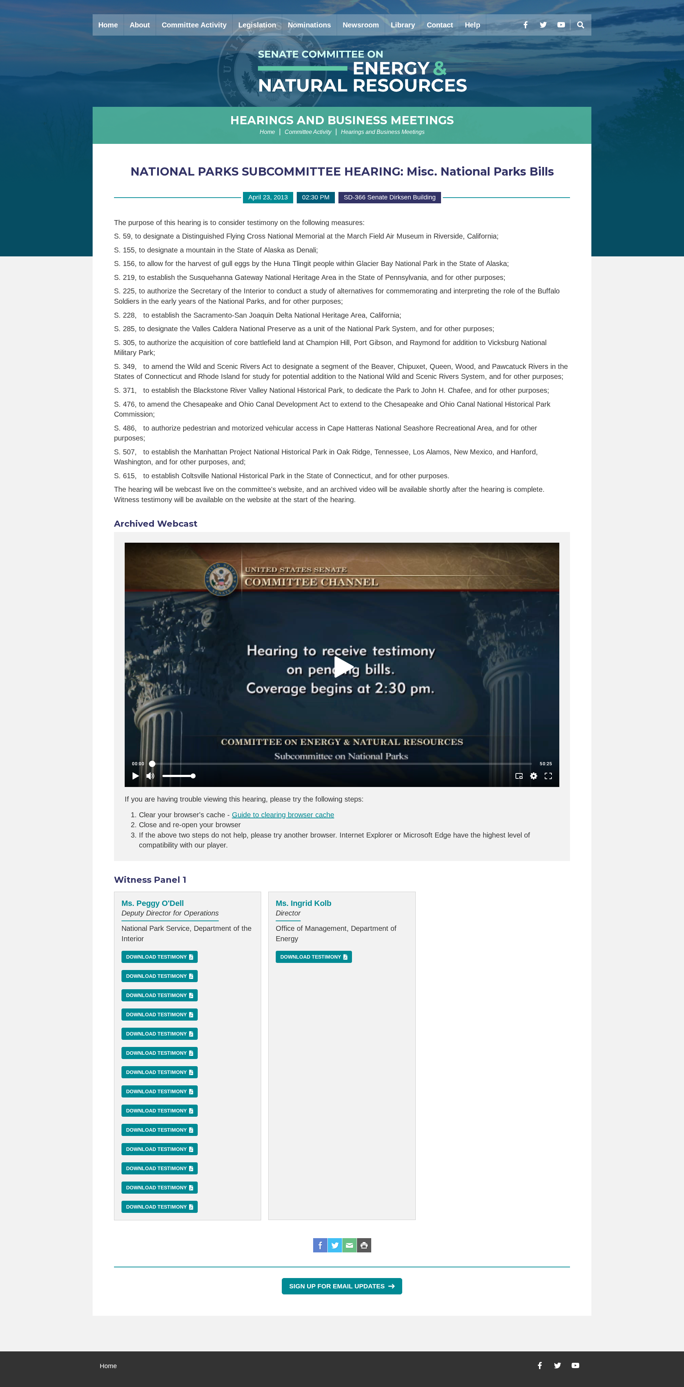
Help (472, 25)
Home (108, 25)
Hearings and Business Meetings (342, 120)
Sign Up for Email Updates (337, 1286)
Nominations (309, 25)
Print (364, 1245)
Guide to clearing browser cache (283, 815)
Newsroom (361, 25)
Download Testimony (156, 957)
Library (403, 25)
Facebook (320, 1245)
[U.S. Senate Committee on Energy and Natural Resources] (342, 71)
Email (349, 1245)
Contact (440, 25)
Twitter (335, 1245)
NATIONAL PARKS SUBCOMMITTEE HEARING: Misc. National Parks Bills (342, 171)
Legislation (257, 25)
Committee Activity (194, 25)
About (140, 25)
